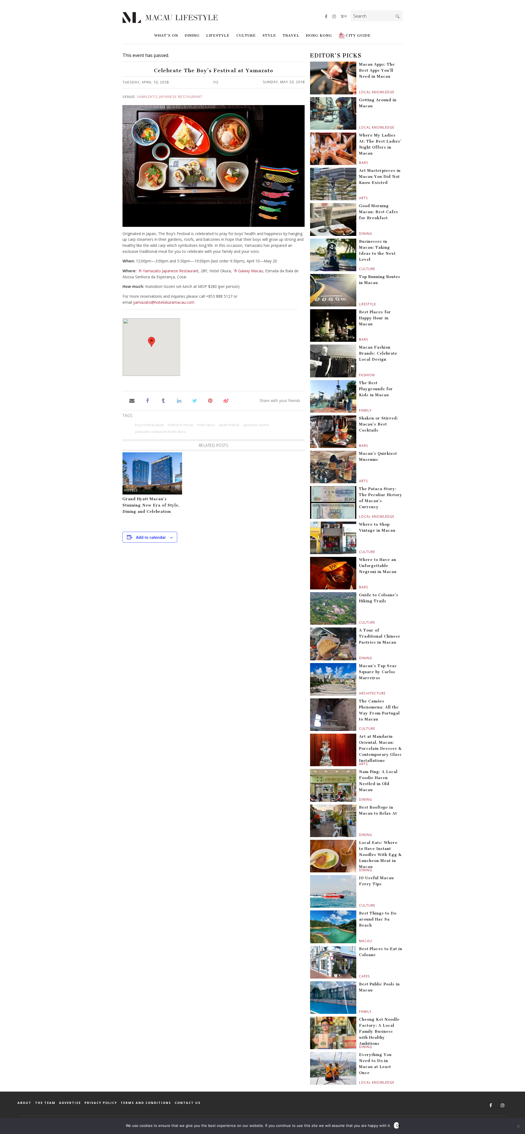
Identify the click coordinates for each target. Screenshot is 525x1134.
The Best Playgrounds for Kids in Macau (376, 389)
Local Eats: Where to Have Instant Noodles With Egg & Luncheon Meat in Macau (380, 854)
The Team (45, 1103)
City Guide (358, 35)
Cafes (359, 976)
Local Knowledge (359, 92)
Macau (359, 941)
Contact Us (188, 1103)
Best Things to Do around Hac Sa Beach (377, 919)
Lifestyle (218, 35)
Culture (246, 35)
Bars (359, 162)
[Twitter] (194, 400)
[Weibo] (226, 400)
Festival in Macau (180, 425)
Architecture (359, 693)
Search (397, 16)
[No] (518, 1126)
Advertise (70, 1103)
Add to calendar (151, 537)
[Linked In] (179, 400)
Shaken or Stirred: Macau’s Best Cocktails (378, 424)
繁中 (344, 16)
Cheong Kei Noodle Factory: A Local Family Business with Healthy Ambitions (379, 1031)
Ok (397, 1125)
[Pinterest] (210, 400)
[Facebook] (147, 400)
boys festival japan (149, 425)
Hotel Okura (206, 425)
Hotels (131, 490)
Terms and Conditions (146, 1103)
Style (269, 35)
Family (359, 410)
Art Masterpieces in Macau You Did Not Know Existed (380, 176)
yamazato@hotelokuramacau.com (163, 302)
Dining (192, 35)
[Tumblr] (163, 400)
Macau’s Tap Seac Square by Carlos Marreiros (378, 672)
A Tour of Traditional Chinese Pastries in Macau (379, 636)
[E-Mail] (132, 400)
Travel (291, 35)
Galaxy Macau (250, 270)
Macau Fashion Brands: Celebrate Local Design (378, 353)
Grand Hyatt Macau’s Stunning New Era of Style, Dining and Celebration (151, 505)
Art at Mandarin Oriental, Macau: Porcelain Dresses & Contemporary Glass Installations (380, 748)
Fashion (359, 375)
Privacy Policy (100, 1103)
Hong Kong (319, 35)
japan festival (229, 425)
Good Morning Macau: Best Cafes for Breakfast (378, 212)
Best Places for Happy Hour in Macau (375, 318)
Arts (359, 198)
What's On (166, 35)
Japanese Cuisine (256, 425)
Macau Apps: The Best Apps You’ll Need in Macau (377, 70)
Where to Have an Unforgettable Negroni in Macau (377, 565)
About (24, 1103)
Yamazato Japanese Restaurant (169, 96)
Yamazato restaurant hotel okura (160, 431)
